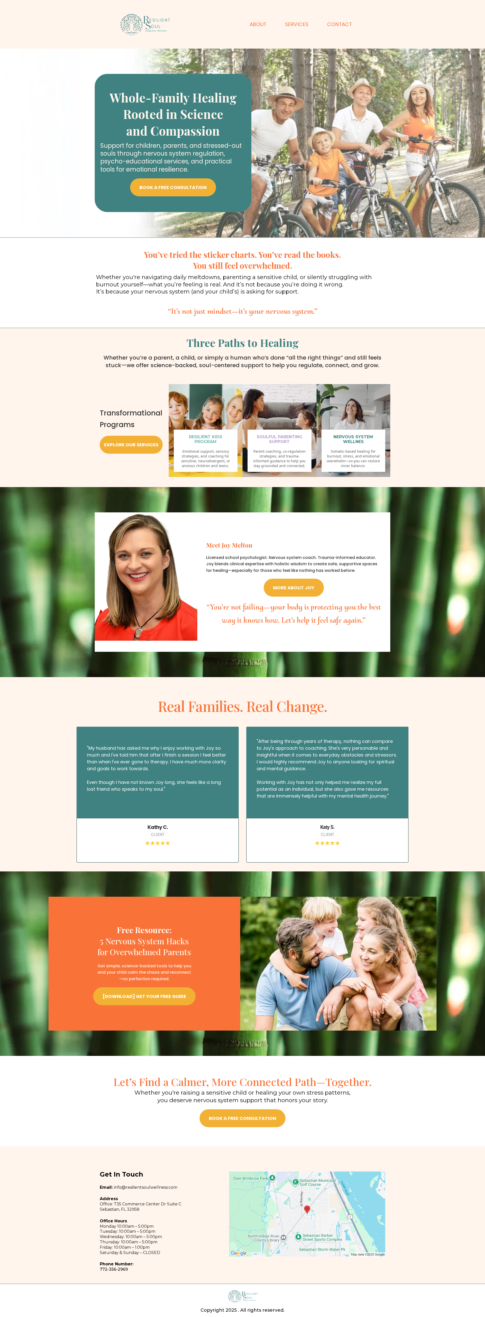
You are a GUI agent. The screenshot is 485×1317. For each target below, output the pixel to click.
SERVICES (296, 24)
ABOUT (258, 24)
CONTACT (339, 24)
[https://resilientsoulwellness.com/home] (144, 24)
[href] (307, 1214)
